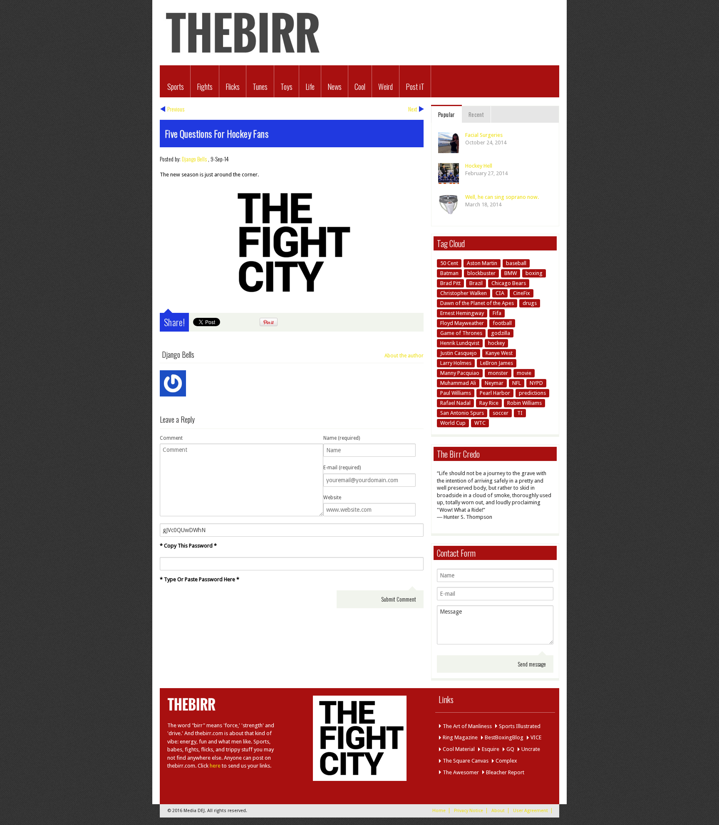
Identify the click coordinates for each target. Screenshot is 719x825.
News (334, 86)
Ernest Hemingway (462, 313)
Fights (205, 86)
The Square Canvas (465, 761)
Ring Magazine (460, 737)
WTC (480, 423)
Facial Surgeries (484, 135)
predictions (532, 393)
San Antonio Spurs (462, 413)
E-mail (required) (342, 468)
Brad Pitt (450, 283)
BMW (510, 273)
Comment (171, 438)
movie (524, 373)
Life (310, 86)
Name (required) (341, 438)
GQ (510, 749)
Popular (446, 114)
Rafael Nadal (455, 403)
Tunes (260, 86)
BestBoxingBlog (504, 737)
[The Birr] (243, 56)
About (498, 810)
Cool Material (459, 749)
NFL (516, 383)
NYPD (536, 383)
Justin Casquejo (458, 353)
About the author (404, 356)
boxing (534, 273)
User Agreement (530, 810)
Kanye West (499, 353)
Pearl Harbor (495, 393)
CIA (500, 293)
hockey (496, 343)
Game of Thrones (461, 333)
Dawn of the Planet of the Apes (477, 303)
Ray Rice (488, 403)
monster (498, 373)
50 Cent (449, 263)
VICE (536, 737)
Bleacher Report (505, 772)
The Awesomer (461, 772)
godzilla (500, 333)
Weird (385, 86)
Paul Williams (455, 393)
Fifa (497, 313)
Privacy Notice (468, 810)
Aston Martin (482, 263)
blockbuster (481, 273)
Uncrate (530, 749)
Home (439, 810)
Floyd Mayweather (462, 323)
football (502, 323)
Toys (286, 86)
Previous (175, 108)
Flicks (233, 86)
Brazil (476, 283)
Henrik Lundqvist (459, 343)
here (215, 766)
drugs (530, 303)
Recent (476, 114)
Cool (360, 86)
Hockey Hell (478, 166)
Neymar (494, 383)
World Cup (453, 423)
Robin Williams (524, 403)
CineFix (521, 293)
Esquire (490, 749)
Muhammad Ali (458, 383)
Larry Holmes (455, 363)
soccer (500, 413)
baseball (516, 263)
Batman (449, 273)
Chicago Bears (508, 283)
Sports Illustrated (519, 726)
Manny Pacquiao (459, 373)
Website (332, 497)
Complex (506, 761)
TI (520, 413)
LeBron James (496, 363)
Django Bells (194, 158)
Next (412, 108)
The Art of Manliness (467, 726)
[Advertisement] (114, 231)
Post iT (415, 86)
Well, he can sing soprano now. (502, 197)
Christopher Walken (463, 293)
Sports (175, 86)
